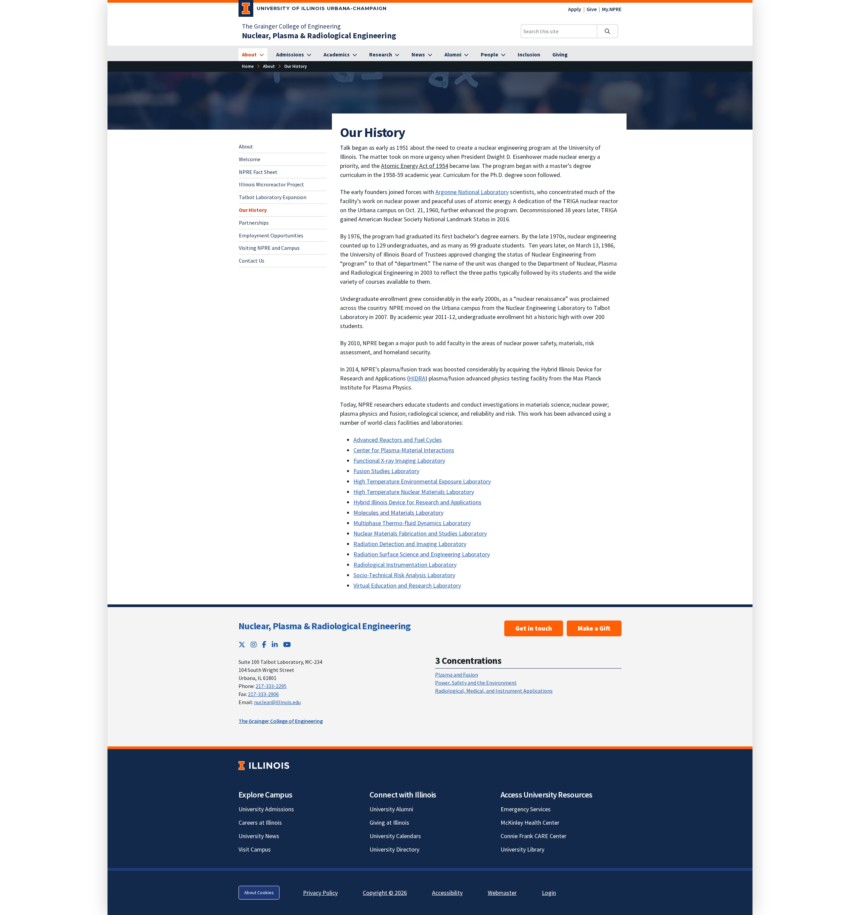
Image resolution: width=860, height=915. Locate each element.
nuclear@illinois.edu (277, 702)
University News (259, 836)
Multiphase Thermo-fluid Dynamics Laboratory (412, 523)
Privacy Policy (320, 893)
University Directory (394, 849)
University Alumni (391, 809)
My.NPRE (611, 9)
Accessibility (447, 893)
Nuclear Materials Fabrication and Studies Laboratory (420, 533)
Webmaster (502, 893)
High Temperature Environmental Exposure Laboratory (422, 481)
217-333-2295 (271, 686)
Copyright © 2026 (385, 893)
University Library (522, 849)
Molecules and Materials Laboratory (398, 512)
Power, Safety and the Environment (476, 682)
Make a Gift (594, 628)
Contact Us (251, 260)
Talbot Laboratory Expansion (272, 197)
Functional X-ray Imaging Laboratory (399, 460)
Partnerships (254, 222)
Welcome (249, 158)
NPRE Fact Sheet (258, 171)
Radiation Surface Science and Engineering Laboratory (421, 554)
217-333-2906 (263, 694)
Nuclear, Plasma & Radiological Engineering (325, 626)
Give (592, 9)
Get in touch (533, 628)
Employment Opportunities (271, 235)
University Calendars (395, 836)
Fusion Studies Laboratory (386, 471)
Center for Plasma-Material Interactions (403, 450)
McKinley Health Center (530, 822)
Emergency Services (526, 809)
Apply (574, 9)
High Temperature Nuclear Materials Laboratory (413, 492)
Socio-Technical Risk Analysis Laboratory (404, 575)
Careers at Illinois (260, 822)
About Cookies (259, 892)
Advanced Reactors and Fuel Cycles (397, 440)
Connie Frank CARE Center (533, 836)
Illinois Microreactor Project (271, 184)
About (246, 146)
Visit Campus (255, 849)
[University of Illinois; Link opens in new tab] (264, 765)
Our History (253, 210)
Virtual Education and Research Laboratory (407, 585)
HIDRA (417, 378)
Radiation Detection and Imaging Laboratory (409, 544)
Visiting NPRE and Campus (269, 247)
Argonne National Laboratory (472, 192)
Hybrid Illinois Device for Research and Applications (417, 502)
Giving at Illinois (389, 822)
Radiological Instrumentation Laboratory (405, 564)
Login (549, 893)
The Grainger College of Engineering (291, 26)
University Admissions (266, 809)
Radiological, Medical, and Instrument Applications (494, 690)
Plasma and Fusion (456, 674)
